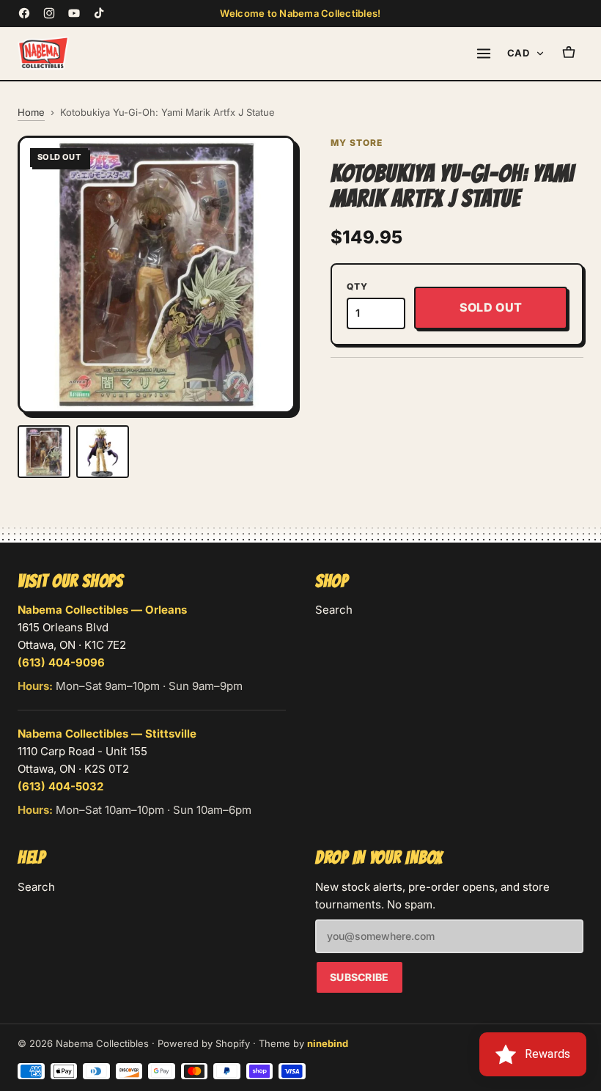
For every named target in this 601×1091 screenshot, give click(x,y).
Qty (357, 286)
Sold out (491, 307)
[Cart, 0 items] (568, 53)
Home (31, 112)
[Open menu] (483, 53)
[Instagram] (49, 13)
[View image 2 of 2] (102, 451)
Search (334, 610)
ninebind (327, 1043)
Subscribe (359, 977)
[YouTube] (74, 13)
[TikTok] (99, 13)
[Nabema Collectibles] (43, 53)
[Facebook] (24, 13)
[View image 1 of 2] (44, 451)
